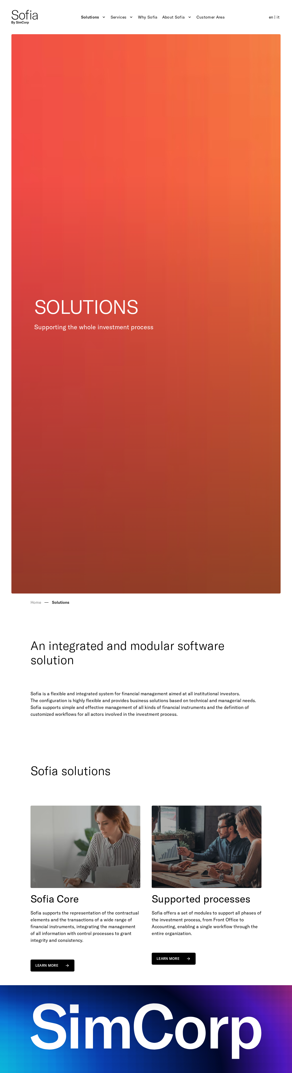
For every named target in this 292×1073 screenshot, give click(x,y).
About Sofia (173, 17)
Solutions (90, 17)
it (278, 17)
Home (36, 602)
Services (119, 17)
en (271, 17)
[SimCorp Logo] (24, 17)
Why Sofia (148, 17)
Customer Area (210, 17)
